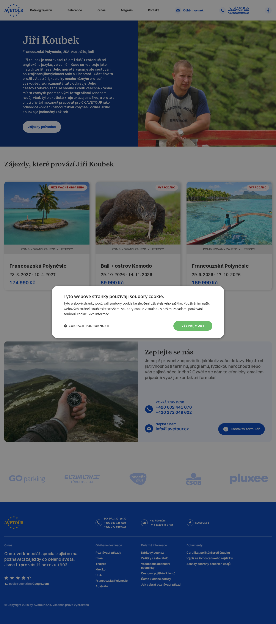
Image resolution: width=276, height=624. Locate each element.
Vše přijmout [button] (193, 326)
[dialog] (138, 312)
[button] (86, 326)
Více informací (99, 314)
